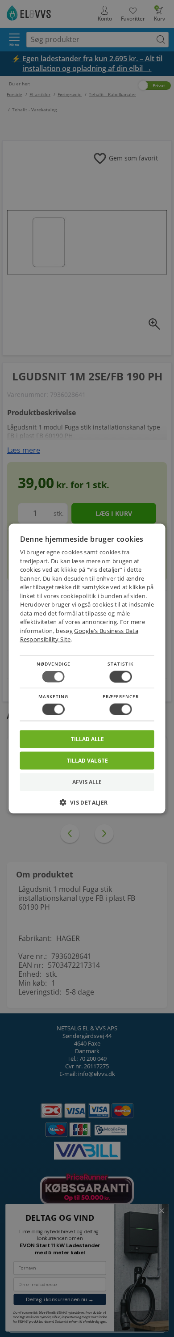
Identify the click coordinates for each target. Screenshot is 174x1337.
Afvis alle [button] (87, 782)
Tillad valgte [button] (87, 760)
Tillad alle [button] (87, 739)
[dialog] (87, 668)
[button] (87, 806)
